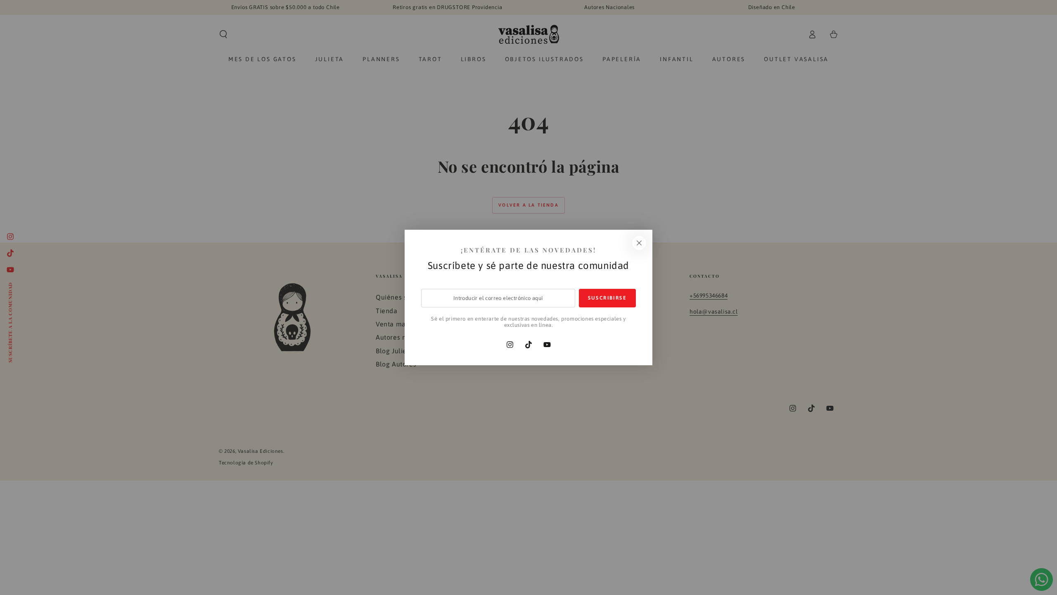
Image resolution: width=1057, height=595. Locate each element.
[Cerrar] (639, 243)
